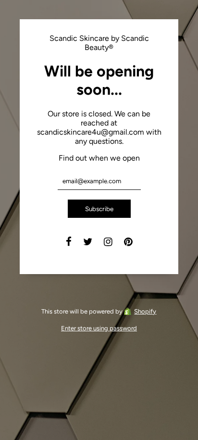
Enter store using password (99, 328)
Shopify (145, 311)
